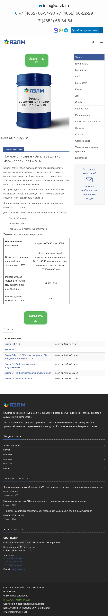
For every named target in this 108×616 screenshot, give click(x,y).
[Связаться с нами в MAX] (56, 30)
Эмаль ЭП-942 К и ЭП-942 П (19, 378)
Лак (77, 95)
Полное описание (13, 149)
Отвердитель (82, 108)
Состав (79, 134)
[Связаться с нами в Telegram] (66, 30)
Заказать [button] (36, 58)
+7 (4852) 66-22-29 (74, 13)
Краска (78, 89)
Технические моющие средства (86, 149)
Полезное (7, 468)
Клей (77, 76)
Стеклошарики (83, 140)
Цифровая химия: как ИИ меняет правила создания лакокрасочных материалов (45, 501)
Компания (7, 454)
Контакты (7, 463)
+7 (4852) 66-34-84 (54, 20)
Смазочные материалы (87, 121)
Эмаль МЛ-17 (11, 349)
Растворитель (82, 115)
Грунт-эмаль (81, 63)
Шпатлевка (81, 157)
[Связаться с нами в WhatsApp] (61, 30)
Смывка (79, 128)
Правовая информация (17, 599)
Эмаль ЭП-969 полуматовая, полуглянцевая (27, 372)
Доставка (7, 459)
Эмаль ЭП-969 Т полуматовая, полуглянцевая (20, 365)
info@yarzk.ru (56, 5)
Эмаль (78, 57)
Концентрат (81, 82)
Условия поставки (11, 445)
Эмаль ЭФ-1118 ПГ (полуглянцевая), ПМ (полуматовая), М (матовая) (25, 357)
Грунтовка (80, 70)
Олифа (79, 102)
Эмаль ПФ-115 (12, 344)
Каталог (6, 450)
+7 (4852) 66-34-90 (36, 13)
